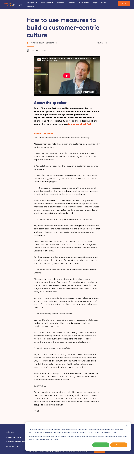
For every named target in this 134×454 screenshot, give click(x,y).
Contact (124, 3)
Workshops (60, 2)
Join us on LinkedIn (13, 446)
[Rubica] (13, 4)
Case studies (84, 2)
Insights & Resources (100, 2)
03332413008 (14, 437)
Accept (100, 445)
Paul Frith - (38, 50)
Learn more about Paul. (79, 124)
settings (86, 451)
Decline (118, 445)
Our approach (32, 2)
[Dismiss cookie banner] (127, 426)
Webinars (72, 2)
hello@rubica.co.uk (17, 441)
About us (30, 6)
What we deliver (47, 2)
